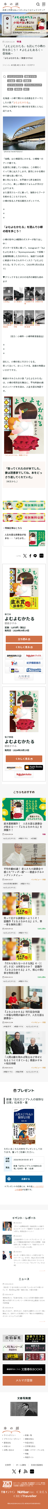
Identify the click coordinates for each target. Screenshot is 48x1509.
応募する (18, 1179)
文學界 (8, 1465)
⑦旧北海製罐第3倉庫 (29, 326)
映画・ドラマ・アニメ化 (34, 1450)
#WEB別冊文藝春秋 (10, 884)
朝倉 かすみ (30, 76)
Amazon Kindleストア (14, 767)
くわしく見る (22, 647)
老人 (10, 89)
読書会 (27, 81)
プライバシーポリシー (12, 1439)
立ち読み (22, 639)
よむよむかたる (15, 76)
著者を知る (29, 1439)
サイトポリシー (10, 1435)
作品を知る (29, 1443)
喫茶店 (18, 89)
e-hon (14, 670)
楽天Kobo (24, 774)
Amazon (14, 656)
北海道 (11, 81)
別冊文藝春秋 (37, 1465)
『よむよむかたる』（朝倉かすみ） (16, 455)
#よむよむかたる (9, 838)
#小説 (13, 65)
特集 (27, 1454)
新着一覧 (28, 1435)
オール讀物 (21, 1465)
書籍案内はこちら (24, 1369)
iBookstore (33, 767)
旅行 (26, 89)
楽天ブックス (33, 656)
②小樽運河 (18, 302)
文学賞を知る (30, 1446)
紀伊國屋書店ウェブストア (33, 663)
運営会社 (7, 1443)
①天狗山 (6, 302)
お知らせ (7, 1446)
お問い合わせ (9, 1450)
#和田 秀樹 (19, 1072)
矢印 (42, 1270)
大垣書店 (24, 677)
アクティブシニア (33, 85)
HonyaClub (33, 670)
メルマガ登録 (24, 1380)
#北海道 (34, 838)
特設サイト (29, 1457)
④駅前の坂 (39, 302)
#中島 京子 (7, 1027)
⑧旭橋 (37, 325)
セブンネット (14, 663)
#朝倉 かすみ (23, 838)
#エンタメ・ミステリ (26, 65)
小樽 (19, 81)
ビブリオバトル (15, 85)
